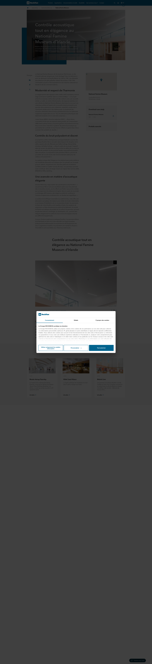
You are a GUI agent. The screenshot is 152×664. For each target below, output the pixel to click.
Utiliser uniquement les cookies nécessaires (50, 347)
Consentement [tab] (49, 320)
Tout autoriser (101, 348)
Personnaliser (75, 348)
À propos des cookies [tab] (102, 320)
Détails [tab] (76, 320)
